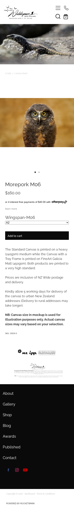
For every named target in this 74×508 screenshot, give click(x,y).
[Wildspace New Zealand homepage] (27, 12)
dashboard (30, 493)
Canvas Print (21, 73)
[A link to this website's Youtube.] (25, 470)
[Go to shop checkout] (66, 16)
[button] (58, 16)
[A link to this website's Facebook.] (8, 470)
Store (8, 73)
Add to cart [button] (15, 236)
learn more (11, 208)
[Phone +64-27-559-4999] (66, 8)
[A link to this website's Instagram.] (17, 470)
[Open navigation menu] (58, 8)
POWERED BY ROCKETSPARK (20, 503)
